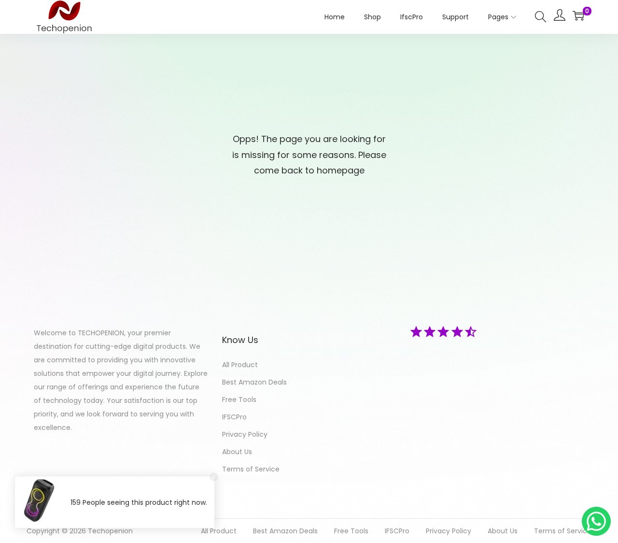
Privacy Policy (244, 434)
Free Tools (239, 399)
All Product (240, 365)
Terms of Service (251, 469)
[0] (578, 15)
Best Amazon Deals (254, 382)
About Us (237, 452)
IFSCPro (234, 417)
